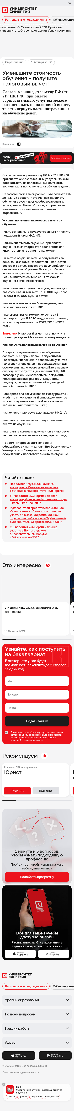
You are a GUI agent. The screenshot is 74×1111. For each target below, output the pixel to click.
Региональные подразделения (26, 19)
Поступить (18, 790)
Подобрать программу (37, 877)
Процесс (23, 1097)
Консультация (52, 1097)
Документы (36, 1097)
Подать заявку (37, 721)
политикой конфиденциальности (27, 740)
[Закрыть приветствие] (4, 1084)
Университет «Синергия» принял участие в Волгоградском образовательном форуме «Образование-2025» (33, 532)
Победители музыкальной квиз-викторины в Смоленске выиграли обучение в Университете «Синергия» (37, 487)
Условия (11, 1097)
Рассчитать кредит (60, 158)
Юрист (13, 772)
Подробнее (45, 790)
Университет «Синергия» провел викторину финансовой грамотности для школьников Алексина (38, 499)
